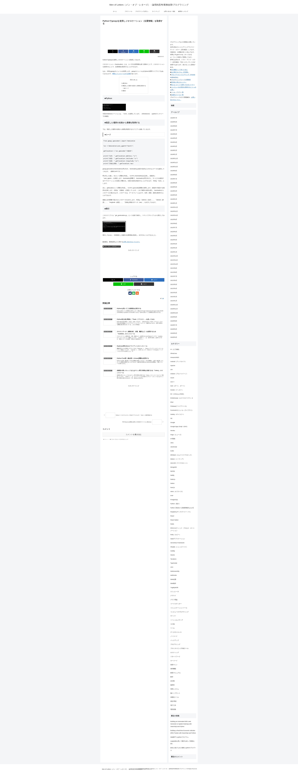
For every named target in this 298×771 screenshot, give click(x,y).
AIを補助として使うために (179, 69)
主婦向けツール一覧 (177, 95)
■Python (125, 83)
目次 (131, 79)
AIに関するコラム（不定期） (180, 72)
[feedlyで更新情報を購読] (133, 293)
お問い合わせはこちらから (131, 242)
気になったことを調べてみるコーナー (183, 85)
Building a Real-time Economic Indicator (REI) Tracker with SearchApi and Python (183, 732)
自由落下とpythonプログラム (179, 737)
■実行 (124, 90)
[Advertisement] (134, 37)
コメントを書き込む (134, 434)
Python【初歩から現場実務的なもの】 (112, 246)
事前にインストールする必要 (121, 74)
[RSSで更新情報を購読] (137, 293)
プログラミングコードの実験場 (181, 79)
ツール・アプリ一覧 (177, 92)
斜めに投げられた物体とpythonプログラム (183, 749)
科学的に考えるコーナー (178, 82)
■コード (126, 88)
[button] (154, 51)
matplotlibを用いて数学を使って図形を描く (182, 742)
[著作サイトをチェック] (130, 293)
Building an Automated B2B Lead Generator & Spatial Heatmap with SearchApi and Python (181, 724)
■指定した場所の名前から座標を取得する (134, 85)
